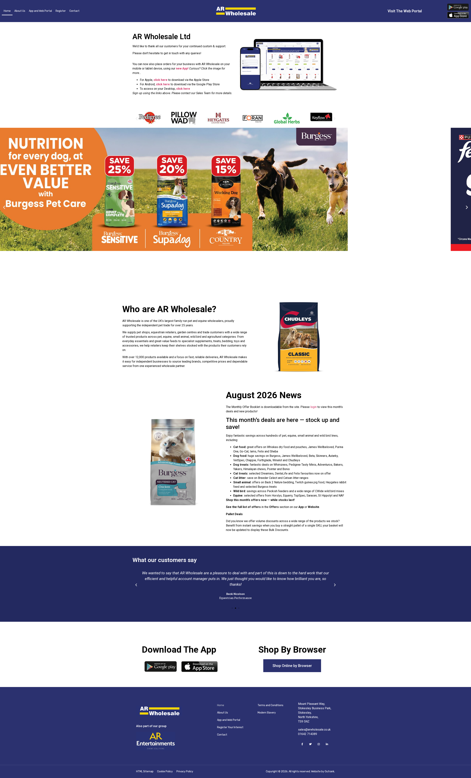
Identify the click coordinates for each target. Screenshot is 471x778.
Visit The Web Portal (405, 11)
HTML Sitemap (144, 771)
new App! (182, 68)
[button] (136, 118)
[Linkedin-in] (327, 744)
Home (7, 11)
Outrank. (330, 771)
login (313, 407)
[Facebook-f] (302, 744)
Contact (74, 11)
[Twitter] (310, 744)
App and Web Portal (40, 11)
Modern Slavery (267, 712)
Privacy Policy (184, 771)
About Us (19, 11)
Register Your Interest (230, 727)
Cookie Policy (165, 771)
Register (61, 11)
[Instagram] (319, 744)
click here (160, 80)
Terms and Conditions (270, 705)
